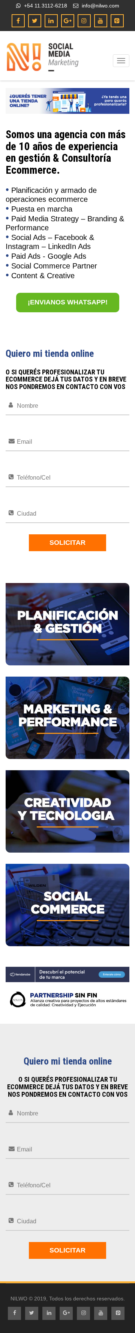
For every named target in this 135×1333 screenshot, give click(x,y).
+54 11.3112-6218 (44, 6)
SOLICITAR (68, 542)
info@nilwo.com (99, 6)
